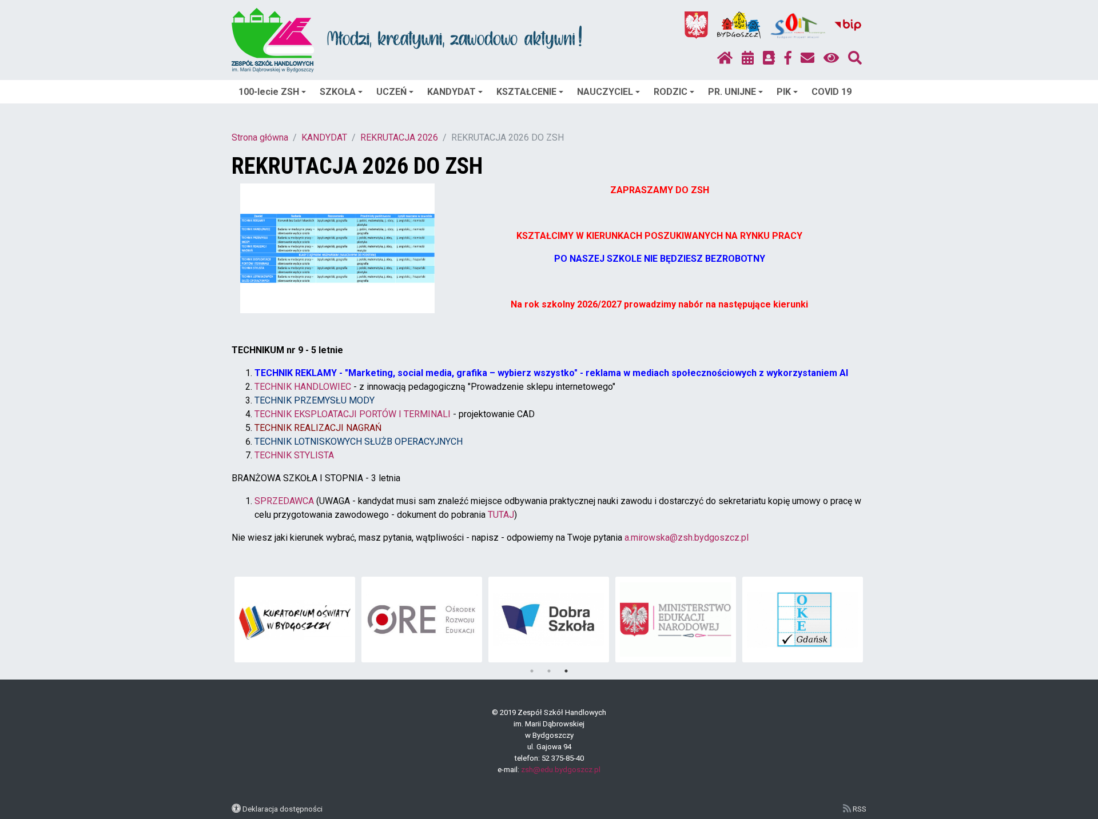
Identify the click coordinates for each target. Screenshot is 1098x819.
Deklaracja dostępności (282, 808)
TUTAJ (501, 514)
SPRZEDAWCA (284, 501)
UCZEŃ (391, 91)
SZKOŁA (338, 91)
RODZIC (670, 91)
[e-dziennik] (768, 58)
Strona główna (260, 137)
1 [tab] (532, 671)
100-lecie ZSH (268, 91)
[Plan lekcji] (747, 58)
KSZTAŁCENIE (526, 91)
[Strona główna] (725, 58)
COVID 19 (831, 91)
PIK (784, 91)
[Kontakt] (807, 58)
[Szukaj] (855, 58)
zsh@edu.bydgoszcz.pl (560, 769)
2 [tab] (549, 671)
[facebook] (788, 58)
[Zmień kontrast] (831, 58)
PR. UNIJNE (732, 91)
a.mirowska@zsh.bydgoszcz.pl (686, 537)
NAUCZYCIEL (605, 91)
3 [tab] (566, 671)
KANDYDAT (451, 91)
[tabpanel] (294, 619)
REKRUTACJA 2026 (399, 137)
